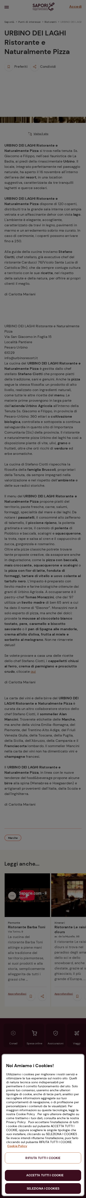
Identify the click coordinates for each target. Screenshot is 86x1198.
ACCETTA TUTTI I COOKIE (45, 1175)
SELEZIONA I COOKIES (43, 1188)
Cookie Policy (17, 1146)
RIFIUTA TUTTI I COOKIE (42, 1158)
